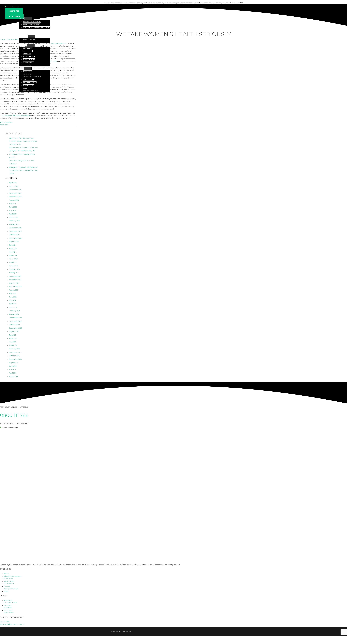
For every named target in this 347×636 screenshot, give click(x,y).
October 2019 (14, 356)
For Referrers (28, 85)
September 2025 (15, 197)
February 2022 (14, 269)
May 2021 (12, 300)
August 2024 (14, 242)
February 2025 (14, 221)
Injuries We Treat (29, 82)
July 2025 (12, 203)
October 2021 (14, 283)
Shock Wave (23, 30)
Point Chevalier (29, 59)
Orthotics (27, 42)
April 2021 (12, 304)
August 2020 (14, 331)
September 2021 (15, 286)
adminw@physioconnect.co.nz (12, 624)
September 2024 (15, 238)
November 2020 (15, 321)
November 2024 (15, 231)
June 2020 (13, 338)
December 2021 (15, 276)
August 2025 (14, 200)
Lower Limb (23, 35)
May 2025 (12, 210)
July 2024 (12, 245)
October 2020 (14, 325)
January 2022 (14, 273)
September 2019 (15, 359)
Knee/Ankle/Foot (29, 39)
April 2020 (13, 345)
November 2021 (15, 280)
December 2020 (15, 318)
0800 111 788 (14, 415)
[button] (14, 11)
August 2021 (13, 290)
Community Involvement (32, 77)
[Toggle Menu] (28, 18)
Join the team (28, 79)
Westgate (27, 65)
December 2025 (15, 190)
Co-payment (27, 71)
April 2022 (13, 262)
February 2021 (14, 311)
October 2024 (14, 235)
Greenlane (27, 54)
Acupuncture (24, 33)
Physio (21, 18)
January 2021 (14, 314)
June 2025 (13, 207)
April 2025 (13, 214)
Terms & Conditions (30, 91)
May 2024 (12, 252)
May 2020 (12, 342)
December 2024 (15, 228)
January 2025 (14, 224)
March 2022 (13, 266)
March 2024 (13, 259)
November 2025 (15, 193)
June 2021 (12, 297)
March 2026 (13, 186)
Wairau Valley (28, 62)
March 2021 (13, 307)
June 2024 (13, 248)
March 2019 (13, 376)
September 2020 (15, 328)
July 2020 (12, 335)
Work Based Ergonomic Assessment (36, 27)
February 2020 (14, 349)
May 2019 (12, 369)
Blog (25, 88)
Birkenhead (27, 48)
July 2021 (12, 293)
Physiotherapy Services (32, 21)
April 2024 (13, 255)
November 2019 (15, 352)
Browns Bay (27, 51)
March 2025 (13, 217)
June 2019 (13, 366)
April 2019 (12, 373)
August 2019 (13, 363)
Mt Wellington (28, 56)
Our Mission (27, 74)
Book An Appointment (31, 24)
